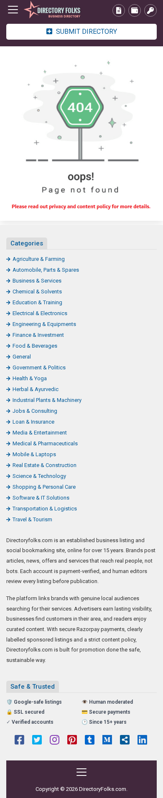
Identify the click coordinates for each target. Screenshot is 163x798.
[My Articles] (118, 10)
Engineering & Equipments (44, 324)
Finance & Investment (38, 335)
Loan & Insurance (33, 422)
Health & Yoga (30, 378)
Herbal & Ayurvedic (36, 389)
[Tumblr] (89, 741)
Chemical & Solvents (37, 291)
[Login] (150, 10)
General (22, 357)
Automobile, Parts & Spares (46, 270)
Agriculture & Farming (39, 259)
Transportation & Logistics (45, 508)
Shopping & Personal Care (44, 487)
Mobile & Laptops (34, 454)
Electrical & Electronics (40, 313)
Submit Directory (85, 31)
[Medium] (107, 741)
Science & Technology (39, 476)
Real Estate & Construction (44, 465)
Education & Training (37, 302)
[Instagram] (54, 741)
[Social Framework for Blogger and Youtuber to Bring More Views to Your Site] (52, 10)
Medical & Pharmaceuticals (45, 443)
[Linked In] (142, 741)
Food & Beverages (35, 346)
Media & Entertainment (40, 432)
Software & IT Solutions (41, 498)
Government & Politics (39, 367)
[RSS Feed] (125, 741)
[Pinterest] (72, 741)
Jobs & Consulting (35, 411)
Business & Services (37, 281)
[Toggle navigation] (13, 9)
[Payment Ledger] (134, 10)
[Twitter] (37, 741)
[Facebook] (19, 741)
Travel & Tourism (32, 519)
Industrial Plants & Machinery (47, 400)
